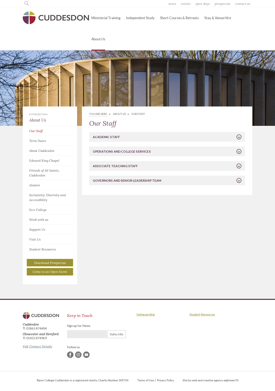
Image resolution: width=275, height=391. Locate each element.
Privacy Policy (165, 380)
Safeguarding (145, 314)
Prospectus (222, 4)
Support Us (37, 229)
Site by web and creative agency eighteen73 (210, 380)
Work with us (38, 220)
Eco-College (38, 210)
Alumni (34, 185)
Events (185, 4)
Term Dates (37, 141)
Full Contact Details (37, 346)
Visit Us (35, 239)
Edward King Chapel (44, 160)
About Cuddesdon (41, 151)
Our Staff (36, 131)
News (172, 4)
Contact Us (242, 4)
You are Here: (98, 114)
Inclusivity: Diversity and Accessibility (47, 197)
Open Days (202, 4)
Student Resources (42, 249)
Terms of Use (145, 380)
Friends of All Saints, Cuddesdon (44, 172)
